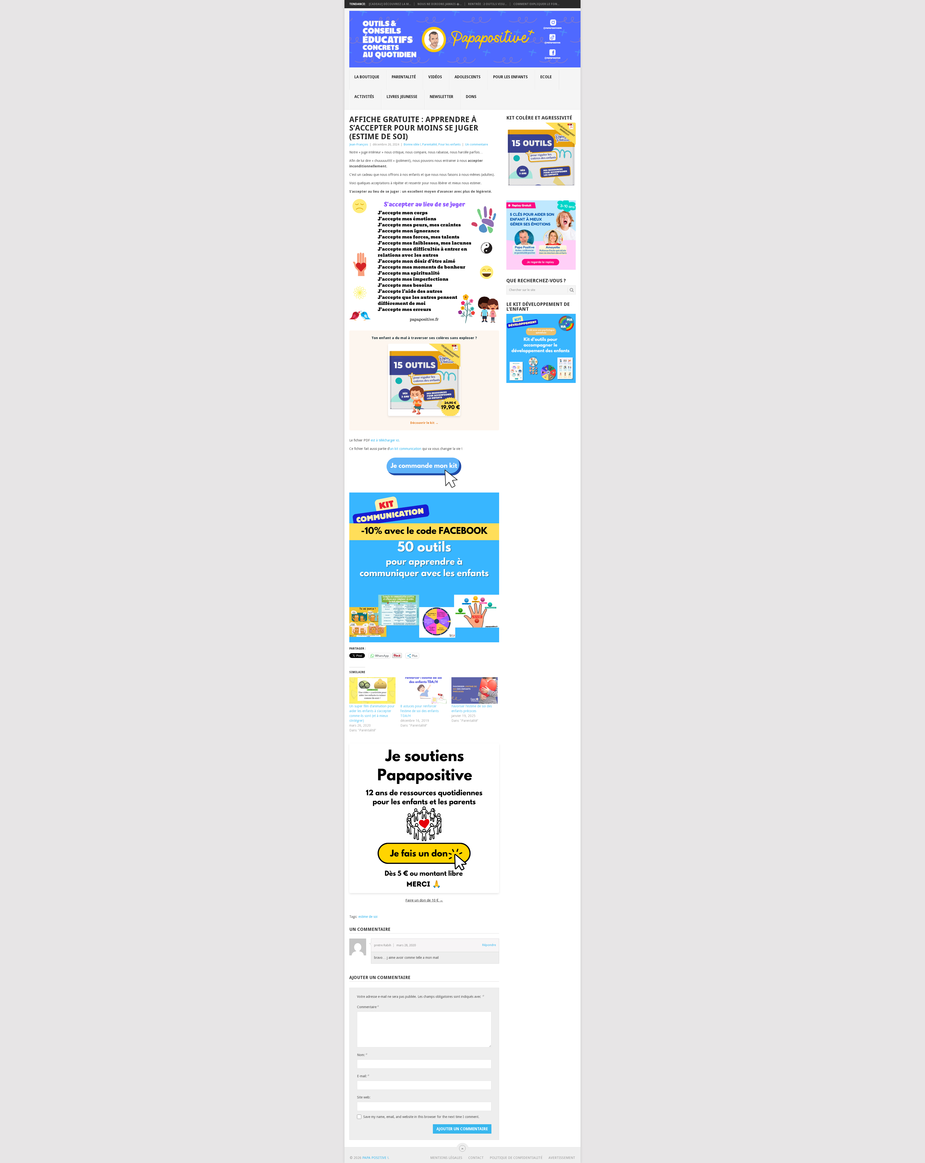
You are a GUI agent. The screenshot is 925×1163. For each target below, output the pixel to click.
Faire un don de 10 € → (424, 900)
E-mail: (363, 1076)
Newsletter (441, 96)
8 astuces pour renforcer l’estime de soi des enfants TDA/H (419, 711)
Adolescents (468, 77)
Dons (471, 96)
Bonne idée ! (412, 144)
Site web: (363, 1097)
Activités (364, 96)
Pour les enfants (510, 77)
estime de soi (367, 917)
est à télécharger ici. (386, 440)
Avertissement (561, 1158)
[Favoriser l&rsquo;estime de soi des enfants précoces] (474, 690)
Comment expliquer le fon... (536, 4)
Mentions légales (446, 1158)
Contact (476, 1158)
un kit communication (405, 449)
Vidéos (435, 77)
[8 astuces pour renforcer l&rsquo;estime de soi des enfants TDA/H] (423, 690)
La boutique (366, 77)
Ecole (546, 77)
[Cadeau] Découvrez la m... (390, 4)
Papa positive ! (375, 1158)
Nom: (362, 1054)
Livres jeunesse (402, 96)
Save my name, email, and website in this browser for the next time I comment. (421, 1117)
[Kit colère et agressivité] (541, 191)
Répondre (489, 945)
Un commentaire (476, 144)
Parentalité (404, 77)
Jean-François (358, 144)
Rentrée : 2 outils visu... (487, 4)
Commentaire (368, 1007)
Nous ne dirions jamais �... (439, 4)
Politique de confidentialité (516, 1158)
